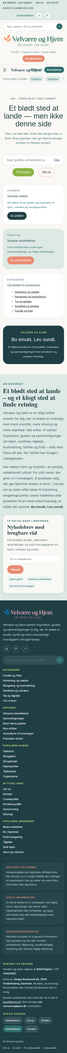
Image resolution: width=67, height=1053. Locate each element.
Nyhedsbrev (25, 15)
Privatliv (15, 52)
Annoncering (10, 809)
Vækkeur (36, 79)
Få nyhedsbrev (33, 58)
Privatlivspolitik (12, 804)
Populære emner (30, 52)
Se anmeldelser (20, 260)
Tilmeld (15, 569)
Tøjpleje (7, 841)
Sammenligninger (13, 718)
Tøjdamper (9, 771)
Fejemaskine (10, 766)
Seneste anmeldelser (18, 8)
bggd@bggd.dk (12, 1001)
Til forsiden (23, 172)
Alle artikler (10, 700)
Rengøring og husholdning (30, 296)
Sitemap (8, 814)
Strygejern (52, 79)
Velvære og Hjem (26, 70)
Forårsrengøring (12, 836)
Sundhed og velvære (27, 306)
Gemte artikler (48, 52)
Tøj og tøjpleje (23, 301)
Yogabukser (10, 776)
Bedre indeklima (13, 826)
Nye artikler (10, 728)
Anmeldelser (54, 69)
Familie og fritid (24, 310)
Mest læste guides (14, 723)
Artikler (53, 2)
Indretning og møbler (27, 291)
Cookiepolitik (11, 799)
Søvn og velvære (13, 852)
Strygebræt (10, 761)
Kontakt (7, 794)
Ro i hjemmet (11, 831)
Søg (56, 160)
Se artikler (17, 215)
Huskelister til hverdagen (18, 733)
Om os (40, 2)
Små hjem (9, 847)
